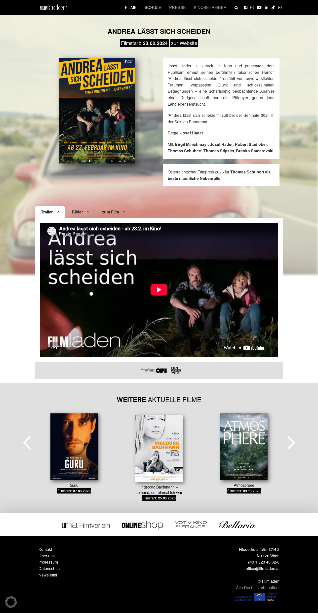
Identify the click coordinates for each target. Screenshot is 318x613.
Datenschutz (50, 568)
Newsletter (48, 575)
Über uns (47, 556)
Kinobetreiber (210, 7)
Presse (177, 7)
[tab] (50, 212)
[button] (11, 602)
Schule (153, 7)
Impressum (48, 562)
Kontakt (45, 549)
